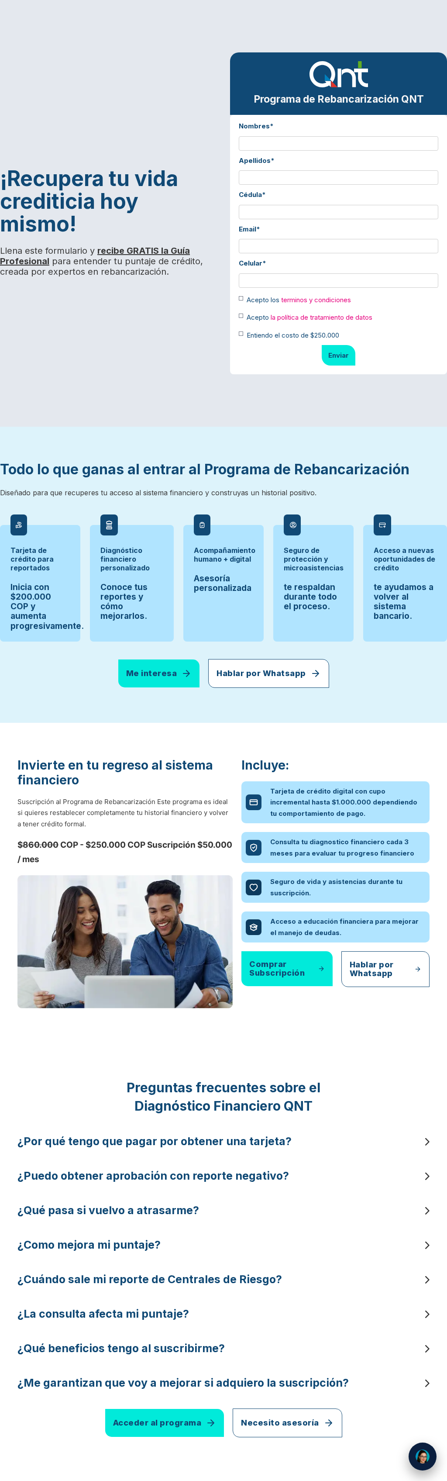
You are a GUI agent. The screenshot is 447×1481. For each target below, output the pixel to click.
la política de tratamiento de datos (321, 317)
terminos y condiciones (316, 300)
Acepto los (299, 300)
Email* (249, 229)
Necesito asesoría (280, 1422)
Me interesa (151, 673)
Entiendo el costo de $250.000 (293, 335)
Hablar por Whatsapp (261, 673)
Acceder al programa (157, 1422)
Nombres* (256, 126)
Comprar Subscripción (277, 968)
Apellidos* (257, 160)
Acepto (309, 317)
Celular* (252, 263)
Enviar (338, 355)
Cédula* (252, 194)
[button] (223, 1141)
